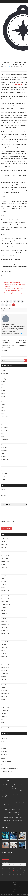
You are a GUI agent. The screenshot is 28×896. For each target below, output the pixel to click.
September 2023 (5, 639)
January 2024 (4, 627)
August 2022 (4, 676)
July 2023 (3, 644)
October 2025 (4, 567)
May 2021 (3, 719)
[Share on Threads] (10, 304)
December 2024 (5, 596)
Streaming (3, 470)
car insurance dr (18, 308)
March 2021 (4, 725)
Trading (3, 476)
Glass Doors (4, 416)
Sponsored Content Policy (7, 771)
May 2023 (3, 650)
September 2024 (5, 604)
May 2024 (3, 616)
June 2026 (4, 544)
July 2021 (3, 713)
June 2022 (4, 682)
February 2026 (5, 555)
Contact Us (4, 738)
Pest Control (4, 442)
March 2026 (4, 553)
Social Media (4, 462)
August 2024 (4, 607)
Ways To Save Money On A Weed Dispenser (21, 343)
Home (2, 741)
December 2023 (5, 630)
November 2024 (5, 598)
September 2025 (5, 570)
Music (2, 433)
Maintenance (4, 430)
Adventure (4, 370)
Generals (3, 413)
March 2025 (4, 587)
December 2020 (5, 727)
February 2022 (5, 693)
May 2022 (3, 685)
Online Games (5, 439)
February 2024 (5, 624)
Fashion (3, 396)
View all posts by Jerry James (11, 333)
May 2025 (3, 581)
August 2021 (4, 710)
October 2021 (4, 705)
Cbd (2, 384)
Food (2, 401)
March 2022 (4, 690)
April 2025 (3, 584)
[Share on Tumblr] (6, 304)
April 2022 (3, 687)
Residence (4, 450)
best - (7, 308)
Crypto (3, 387)
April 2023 (3, 653)
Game (2, 407)
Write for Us (4, 754)
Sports (3, 467)
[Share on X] (10, 301)
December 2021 (5, 699)
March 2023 (4, 656)
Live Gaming (4, 427)
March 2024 (4, 621)
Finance (3, 399)
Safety (3, 453)
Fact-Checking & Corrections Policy (10, 768)
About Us (3, 744)
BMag (5, 894)
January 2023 (4, 662)
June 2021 (4, 716)
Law (2, 424)
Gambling (3, 404)
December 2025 (5, 561)
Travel (3, 479)
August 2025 (4, 573)
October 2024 (4, 601)
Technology (4, 473)
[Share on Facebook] (7, 301)
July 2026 (3, 541)
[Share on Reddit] (2, 304)
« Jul (3, 878)
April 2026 (3, 550)
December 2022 (5, 664)
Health (3, 419)
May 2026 (3, 547)
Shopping (3, 456)
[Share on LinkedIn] (14, 301)
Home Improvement (6, 422)
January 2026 (4, 558)
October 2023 (4, 636)
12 (9, 870)
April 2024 (3, 618)
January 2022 (4, 696)
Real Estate (4, 447)
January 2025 (4, 593)
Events (3, 393)
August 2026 (4, 538)
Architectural (4, 373)
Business (11, 308)
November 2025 (5, 564)
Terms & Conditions (6, 761)
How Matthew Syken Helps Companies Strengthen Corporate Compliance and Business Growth (14, 791)
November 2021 (5, 702)
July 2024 (3, 610)
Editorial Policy (5, 764)
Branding (3, 379)
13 (13, 870)
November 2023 (5, 633)
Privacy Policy (4, 751)
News (2, 436)
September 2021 (5, 707)
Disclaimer (4, 748)
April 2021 (3, 722)
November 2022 (5, 667)
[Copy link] (13, 304)
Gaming (3, 410)
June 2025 (4, 578)
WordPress (25, 894)
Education (3, 390)
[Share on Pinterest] (22, 301)
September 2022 (5, 673)
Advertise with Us (5, 758)
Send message (6, 528)
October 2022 (4, 670)
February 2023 (5, 659)
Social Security (5, 465)
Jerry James (5, 66)
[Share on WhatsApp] (18, 301)
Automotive (4, 376)
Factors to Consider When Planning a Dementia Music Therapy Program (8, 345)
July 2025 (3, 575)
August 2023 (4, 641)
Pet (2, 445)
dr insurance (9, 310)
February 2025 (5, 590)
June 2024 (4, 613)
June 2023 (4, 647)
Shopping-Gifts (5, 459)
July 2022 (3, 679)
